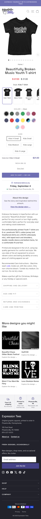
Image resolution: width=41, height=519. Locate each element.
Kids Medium (13, 145)
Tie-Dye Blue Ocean (28, 120)
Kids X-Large (20, 151)
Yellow (22, 120)
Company (6, 494)
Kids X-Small (14, 138)
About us (5, 437)
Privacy (17, 512)
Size (20, 134)
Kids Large (27, 145)
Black (6, 113)
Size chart (20, 168)
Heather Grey (17, 113)
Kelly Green (22, 113)
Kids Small (27, 138)
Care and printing (13, 307)
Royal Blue (17, 120)
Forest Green (12, 113)
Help (4, 489)
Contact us (15, 437)
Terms (24, 512)
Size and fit (9, 294)
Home (20, 64)
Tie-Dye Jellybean (17, 127)
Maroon (33, 113)
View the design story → (20, 207)
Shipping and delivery (15, 286)
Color (20, 109)
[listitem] (18, 95)
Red (12, 120)
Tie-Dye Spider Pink (22, 127)
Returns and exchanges (16, 302)
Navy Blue (6, 120)
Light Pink (28, 113)
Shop (4, 483)
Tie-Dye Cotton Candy (33, 120)
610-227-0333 (7, 432)
